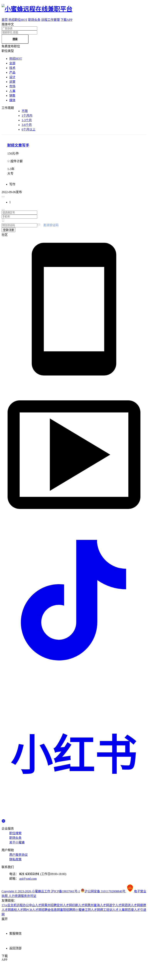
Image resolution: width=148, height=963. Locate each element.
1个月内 (27, 115)
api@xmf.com (28, 878)
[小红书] (74, 817)
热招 (15, 58)
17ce (4, 905)
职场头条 (15, 837)
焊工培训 (106, 909)
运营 (12, 81)
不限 (25, 111)
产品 (12, 72)
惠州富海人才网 (98, 905)
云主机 (12, 905)
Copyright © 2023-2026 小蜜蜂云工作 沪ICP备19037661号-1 (41, 891)
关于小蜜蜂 (17, 842)
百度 (131, 909)
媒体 (12, 100)
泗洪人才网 (132, 905)
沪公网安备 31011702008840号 (105, 891)
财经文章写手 (18, 145)
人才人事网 (120, 909)
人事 (12, 91)
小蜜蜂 (80, 909)
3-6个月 (27, 124)
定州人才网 (64, 905)
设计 (12, 77)
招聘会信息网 (50, 909)
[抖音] (74, 671)
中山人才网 (36, 905)
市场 (12, 86)
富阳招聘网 (67, 909)
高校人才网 (18, 909)
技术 (12, 67)
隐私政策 (15, 859)
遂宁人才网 (116, 905)
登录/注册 (8, 229)
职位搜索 (15, 833)
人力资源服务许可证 (22, 896)
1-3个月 (27, 120)
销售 (12, 95)
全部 (12, 63)
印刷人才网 (79, 905)
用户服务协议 (18, 854)
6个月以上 (28, 129)
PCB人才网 (33, 909)
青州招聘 (50, 905)
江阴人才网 (92, 909)
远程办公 (23, 905)
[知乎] (3, 820)
